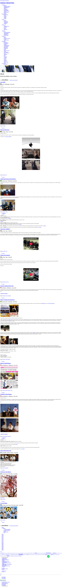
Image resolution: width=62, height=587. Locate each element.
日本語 (5, 18)
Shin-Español (36, 554)
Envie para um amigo (5, 568)
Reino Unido (6, 61)
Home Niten (7, 0)
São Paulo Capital (6, 45)
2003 (2, 547)
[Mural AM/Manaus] (1, 287)
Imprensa (9, 390)
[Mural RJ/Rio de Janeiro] (1, 452)
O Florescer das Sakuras (5, 471)
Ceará (5, 53)
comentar (3, 253)
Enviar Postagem (7, 529)
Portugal (5, 60)
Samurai (5, 11)
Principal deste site (2, 0)
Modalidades (5, 9)
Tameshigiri (5, 23)
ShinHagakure (38, 554)
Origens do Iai (6, 22)
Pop (25, 554)
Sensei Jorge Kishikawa (7, 6)
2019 (2, 535)
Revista (32, 554)
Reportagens (5, 34)
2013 (2, 540)
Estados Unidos (6, 62)
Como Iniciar (6, 43)
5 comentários (4, 213)
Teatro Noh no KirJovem (5, 450)
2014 (2, 539)
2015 (2, 538)
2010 (2, 542)
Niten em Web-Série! (4, 129)
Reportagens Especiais (7, 38)
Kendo (5, 15)
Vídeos (3, 30)
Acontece (3, 36)
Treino (56, 554)
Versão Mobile (4, 585)
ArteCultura (3, 125)
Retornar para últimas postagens (14, 525)
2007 (2, 544)
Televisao (49, 554)
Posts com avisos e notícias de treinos (5, 561)
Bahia (5, 55)
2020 (2, 534)
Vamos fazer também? (5, 229)
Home (3, 527)
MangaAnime (12, 554)
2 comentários (4, 437)
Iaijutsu (3, 19)
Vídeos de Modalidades (7, 32)
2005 (2, 546)
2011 (2, 541)
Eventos (5, 39)
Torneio (52, 554)
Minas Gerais (6, 47)
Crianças (5, 17)
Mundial (21, 554)
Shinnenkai (41, 554)
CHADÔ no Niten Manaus (6, 394)
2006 (2, 545)
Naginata (5, 16)
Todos (1, 551)
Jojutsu (3, 24)
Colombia (5, 59)
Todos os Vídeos (6, 35)
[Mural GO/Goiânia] (1, 301)
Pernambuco (5, 54)
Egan (4, 40)
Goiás (5, 49)
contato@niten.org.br (3, 580)
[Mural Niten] (1, 131)
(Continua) (9, 218)
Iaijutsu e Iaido (6, 21)
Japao (6, 251)
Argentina (5, 57)
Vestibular (58, 554)
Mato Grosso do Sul (6, 50)
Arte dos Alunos (3, 503)
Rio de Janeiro (6, 46)
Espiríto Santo (6, 48)
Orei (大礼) (2, 82)
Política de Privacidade (5, 583)
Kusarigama (5, 29)
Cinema (7, 211)
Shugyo (44, 554)
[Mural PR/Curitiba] (1, 473)
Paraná (5, 51)
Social (46, 554)
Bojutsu (5, 28)
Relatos (9, 359)
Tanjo (5, 27)
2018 (2, 536)
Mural (5, 37)
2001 (2, 549)
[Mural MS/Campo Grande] (1, 505)
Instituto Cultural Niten (7, 3)
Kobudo (10, 554)
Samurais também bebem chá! (6, 285)
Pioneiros (24, 554)
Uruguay (5, 58)
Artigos (5, 13)
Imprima (3, 569)
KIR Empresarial (6, 12)
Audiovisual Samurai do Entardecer (8, 178)
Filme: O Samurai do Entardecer (7, 299)
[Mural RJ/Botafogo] (1, 84)
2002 (2, 548)
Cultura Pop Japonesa (5, 255)
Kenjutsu (5, 554)
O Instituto (3, 4)
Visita (7, 555)
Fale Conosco (4, 63)
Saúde (5, 8)
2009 (2, 543)
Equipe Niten (4, 584)
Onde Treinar (4, 41)
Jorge (50, 303)
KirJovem (7, 554)
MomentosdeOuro (16, 554)
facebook (3, 571)
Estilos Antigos (6, 10)
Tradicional (3, 295)
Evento (6, 295)
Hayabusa (48, 553)
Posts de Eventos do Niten (4, 558)
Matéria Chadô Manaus (5, 363)
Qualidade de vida (6, 26)
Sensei (33, 554)
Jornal (11, 390)
